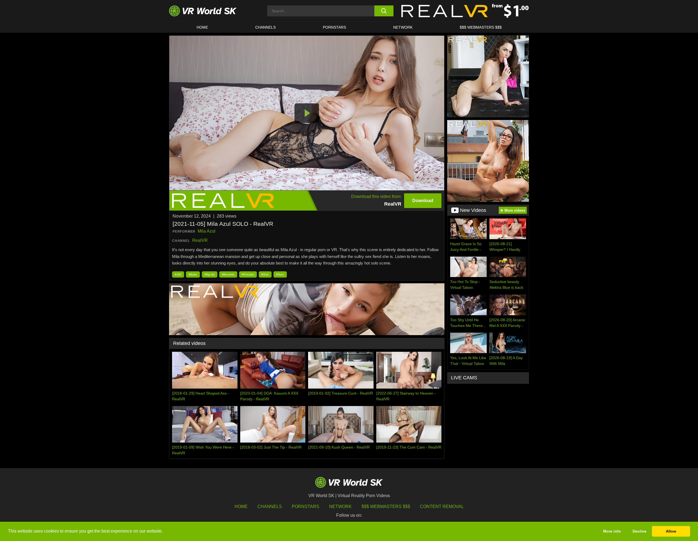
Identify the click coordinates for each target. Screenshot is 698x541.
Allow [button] (671, 531)
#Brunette (228, 274)
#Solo (265, 274)
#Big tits (209, 274)
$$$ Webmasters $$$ (386, 506)
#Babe (193, 274)
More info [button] (612, 531)
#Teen (280, 274)
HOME (202, 27)
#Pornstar (248, 274)
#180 (178, 274)
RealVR (200, 240)
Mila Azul (206, 231)
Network (403, 27)
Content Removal (442, 506)
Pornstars (334, 27)
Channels (265, 27)
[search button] (383, 10)
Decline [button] (639, 531)
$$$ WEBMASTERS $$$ (481, 27)
